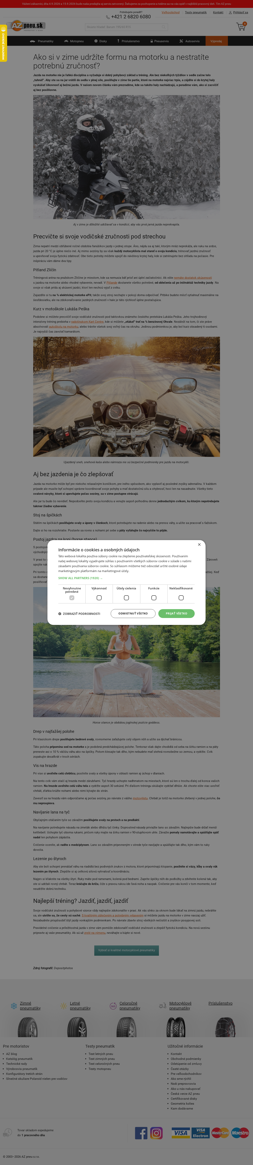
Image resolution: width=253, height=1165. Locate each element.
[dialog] (126, 582)
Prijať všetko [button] (176, 613)
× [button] (199, 544)
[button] (126, 578)
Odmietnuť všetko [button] (133, 613)
